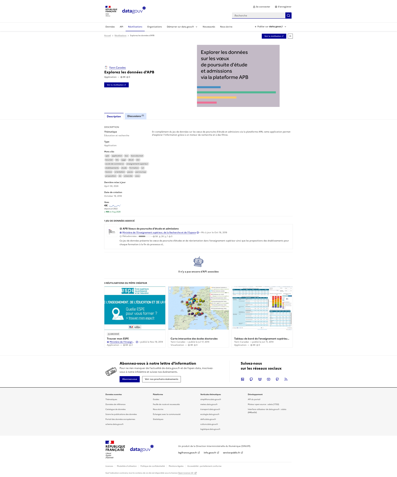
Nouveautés (209, 26)
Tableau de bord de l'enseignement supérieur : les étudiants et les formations (280, 338)
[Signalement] (290, 36)
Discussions (135, 116)
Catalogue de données (115, 409)
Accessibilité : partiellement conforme (204, 466)
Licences (109, 466)
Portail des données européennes (120, 419)
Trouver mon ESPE (118, 338)
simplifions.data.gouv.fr (210, 399)
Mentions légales (176, 466)
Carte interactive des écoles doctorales (194, 338)
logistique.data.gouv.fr (210, 429)
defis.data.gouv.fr (208, 419)
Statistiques (158, 419)
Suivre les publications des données (121, 414)
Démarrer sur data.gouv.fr (180, 26)
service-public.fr (231, 452)
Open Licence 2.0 (186, 473)
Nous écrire (226, 26)
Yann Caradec (117, 67)
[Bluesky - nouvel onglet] (260, 379)
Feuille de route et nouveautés (166, 404)
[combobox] (262, 15)
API (121, 26)
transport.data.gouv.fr (210, 409)
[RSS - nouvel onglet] (286, 379)
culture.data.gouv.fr (209, 424)
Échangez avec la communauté (167, 414)
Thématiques (111, 399)
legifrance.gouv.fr (187, 452)
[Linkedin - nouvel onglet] (242, 379)
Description (114, 116)
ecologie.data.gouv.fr (209, 414)
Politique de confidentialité (153, 466)
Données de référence (115, 404)
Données (110, 26)
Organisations (154, 26)
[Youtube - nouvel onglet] (268, 379)
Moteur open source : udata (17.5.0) (263, 404)
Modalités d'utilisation (127, 466)
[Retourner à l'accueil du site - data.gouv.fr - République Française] (142, 449)
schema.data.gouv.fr (114, 424)
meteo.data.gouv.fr (209, 404)
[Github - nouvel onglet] (277, 379)
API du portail (254, 399)
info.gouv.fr (210, 452)
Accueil (107, 35)
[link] (261, 7)
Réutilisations (135, 26)
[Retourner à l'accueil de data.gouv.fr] (134, 11)
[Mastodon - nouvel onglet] (251, 379)
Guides (156, 399)
